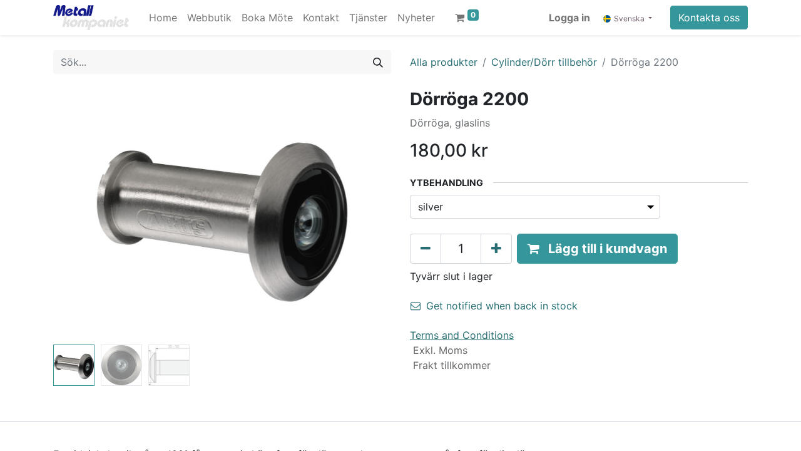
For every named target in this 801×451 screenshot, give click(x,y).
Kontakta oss (709, 17)
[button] (78, 214)
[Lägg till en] (496, 249)
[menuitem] (163, 17)
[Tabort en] (425, 249)
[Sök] (378, 62)
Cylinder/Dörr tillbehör (544, 62)
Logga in (569, 17)
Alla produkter (443, 62)
